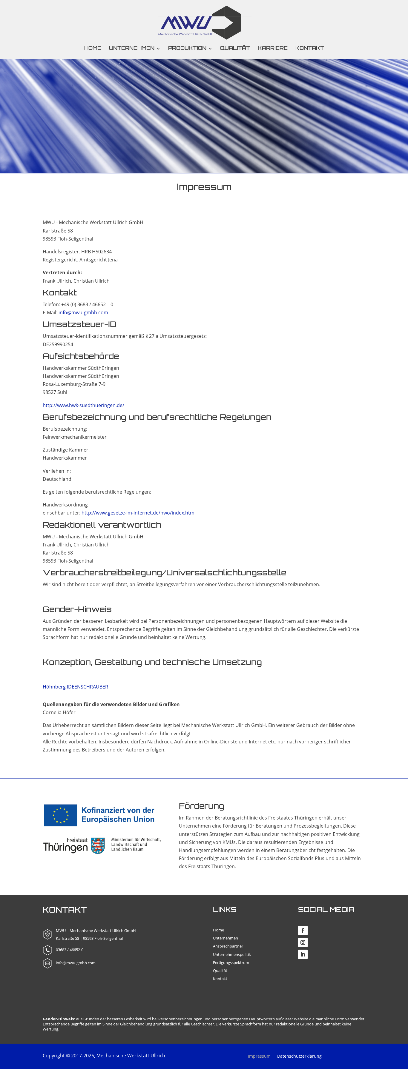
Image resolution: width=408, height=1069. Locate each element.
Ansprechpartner (228, 946)
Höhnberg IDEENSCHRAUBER (75, 686)
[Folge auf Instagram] (303, 942)
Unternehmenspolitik (232, 954)
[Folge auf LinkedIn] (303, 954)
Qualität (235, 49)
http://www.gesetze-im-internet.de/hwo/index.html (139, 512)
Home (92, 49)
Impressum (259, 1056)
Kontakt (309, 49)
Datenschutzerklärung (299, 1056)
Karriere (273, 49)
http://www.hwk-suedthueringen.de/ (83, 405)
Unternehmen (225, 938)
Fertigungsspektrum (231, 962)
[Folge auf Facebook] (303, 930)
